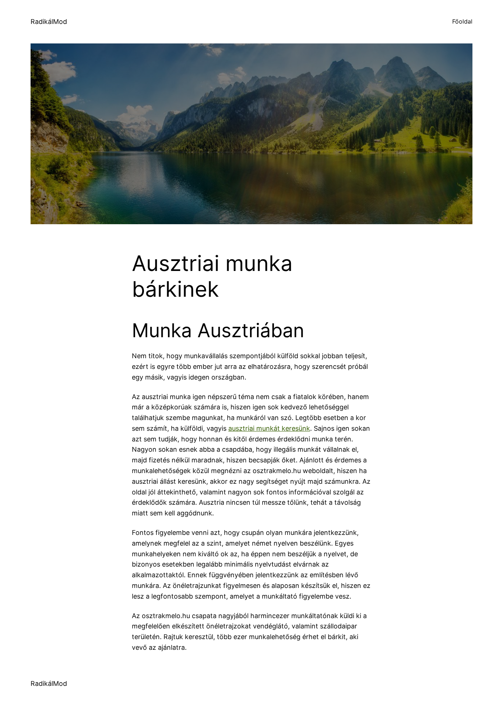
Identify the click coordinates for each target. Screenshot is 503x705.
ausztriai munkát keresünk (269, 428)
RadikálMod (49, 21)
